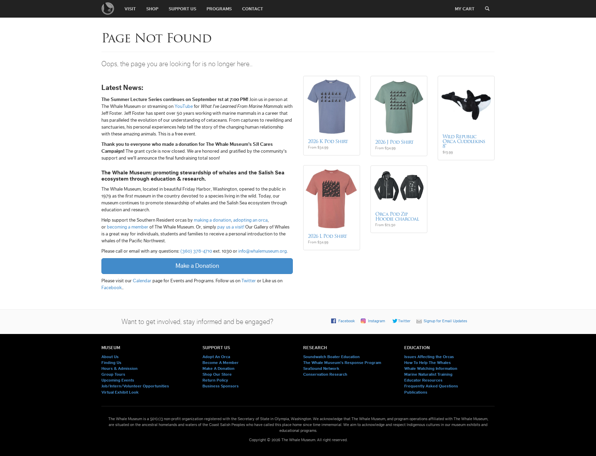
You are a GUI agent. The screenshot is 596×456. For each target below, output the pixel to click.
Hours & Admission (119, 368)
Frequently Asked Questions (431, 386)
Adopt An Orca (216, 357)
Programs (219, 9)
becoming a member (127, 227)
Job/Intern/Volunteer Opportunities (135, 386)
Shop (152, 9)
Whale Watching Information (430, 368)
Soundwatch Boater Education (331, 357)
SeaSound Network (321, 368)
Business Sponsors (220, 386)
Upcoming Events (117, 380)
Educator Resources (423, 380)
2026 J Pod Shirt (394, 142)
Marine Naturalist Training (428, 374)
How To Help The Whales (427, 363)
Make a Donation (197, 266)
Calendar (142, 280)
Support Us (182, 9)
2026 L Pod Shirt (327, 236)
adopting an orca (250, 220)
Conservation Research (325, 374)
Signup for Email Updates (445, 321)
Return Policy (215, 380)
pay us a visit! (230, 227)
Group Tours (113, 374)
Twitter (248, 280)
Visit (130, 9)
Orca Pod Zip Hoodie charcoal (397, 216)
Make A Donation (218, 368)
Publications (415, 392)
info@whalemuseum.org (262, 251)
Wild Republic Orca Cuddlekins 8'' (464, 141)
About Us (110, 357)
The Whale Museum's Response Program (342, 363)
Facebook (111, 287)
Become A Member (220, 363)
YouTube (184, 106)
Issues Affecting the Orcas (429, 357)
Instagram (376, 321)
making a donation (212, 220)
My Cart (465, 9)
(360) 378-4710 (196, 251)
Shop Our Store (217, 374)
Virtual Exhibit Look (120, 392)
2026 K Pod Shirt (328, 141)
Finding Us (111, 363)
